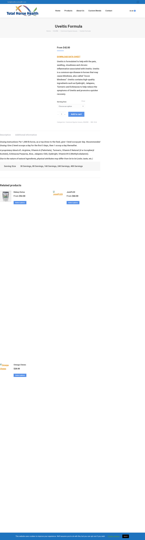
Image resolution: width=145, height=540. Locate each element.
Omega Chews (20, 365)
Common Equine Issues (74, 122)
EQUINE (85, 122)
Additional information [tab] (26, 135)
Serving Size (61, 102)
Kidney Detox (19, 192)
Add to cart (76, 114)
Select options (20, 202)
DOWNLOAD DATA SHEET (68, 56)
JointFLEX (71, 192)
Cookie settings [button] (114, 536)
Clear (83, 101)
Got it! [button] (126, 536)
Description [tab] (5, 135)
